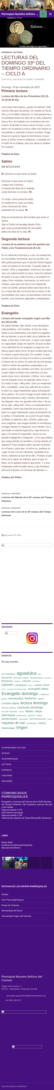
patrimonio (21, 715)
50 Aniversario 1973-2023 (14, 748)
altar (39, 674)
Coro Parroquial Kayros (13, 900)
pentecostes (9, 718)
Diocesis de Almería (11, 847)
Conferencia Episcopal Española (17, 845)
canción (26, 681)
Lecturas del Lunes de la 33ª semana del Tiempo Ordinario (26, 512)
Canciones (7, 776)
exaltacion (44, 694)
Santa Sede (7, 842)
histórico (31, 698)
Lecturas (18, 52)
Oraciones (7, 781)
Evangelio (7, 52)
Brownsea (7, 681)
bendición (47, 678)
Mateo (29, 711)
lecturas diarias (9, 707)
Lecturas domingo (30, 707)
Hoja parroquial (10, 759)
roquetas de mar (13, 723)
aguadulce (27, 673)
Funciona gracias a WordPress (14, 1086)
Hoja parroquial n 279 (12, 810)
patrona (31, 715)
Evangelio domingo (20, 693)
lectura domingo (34, 703)
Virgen (22, 727)
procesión (23, 719)
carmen (7, 685)
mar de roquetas (9, 711)
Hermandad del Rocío (12, 910)
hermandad (15, 698)
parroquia (8, 715)
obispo (38, 711)
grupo (4, 698)
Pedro (39, 715)
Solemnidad (8, 728)
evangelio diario (38, 688)
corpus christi (42, 685)
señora (42, 723)
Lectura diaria (10, 703)
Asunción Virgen (21, 678)
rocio (49, 719)
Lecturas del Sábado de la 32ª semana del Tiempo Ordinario (27, 497)
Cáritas (5, 894)
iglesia (41, 698)
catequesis (21, 685)
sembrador (31, 723)
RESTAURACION (37, 719)
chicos (30, 685)
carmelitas (36, 681)
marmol (21, 712)
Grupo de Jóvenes (10, 905)
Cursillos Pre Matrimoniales (17, 689)
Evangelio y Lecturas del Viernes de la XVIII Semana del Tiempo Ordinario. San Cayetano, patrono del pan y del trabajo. (27, 804)
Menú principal (50, 14)
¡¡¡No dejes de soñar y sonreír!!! (28, 79)
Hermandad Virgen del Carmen (16, 916)
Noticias (6, 753)
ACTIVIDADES (8, 674)
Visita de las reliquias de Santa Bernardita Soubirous (26, 818)
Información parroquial (12, 812)
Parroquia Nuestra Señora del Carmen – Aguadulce (21, 14)
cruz (4, 689)
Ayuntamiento (36, 678)
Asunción (7, 677)
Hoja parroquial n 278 (12, 815)
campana (17, 681)
